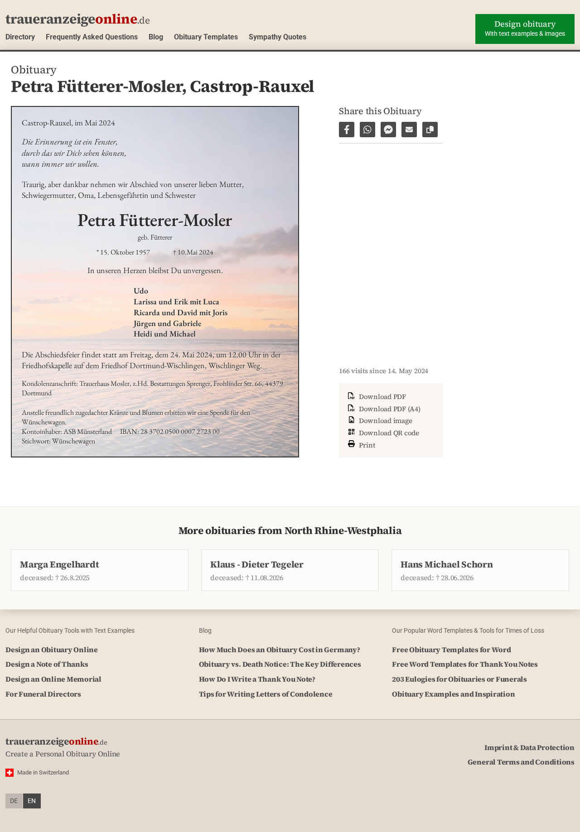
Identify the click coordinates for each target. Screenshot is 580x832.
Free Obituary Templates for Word (451, 649)
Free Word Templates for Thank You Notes (465, 664)
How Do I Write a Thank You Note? (257, 679)
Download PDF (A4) (388, 409)
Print (366, 444)
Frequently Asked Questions (92, 37)
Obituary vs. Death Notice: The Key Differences (280, 664)
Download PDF (381, 396)
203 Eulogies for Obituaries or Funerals (459, 679)
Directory (20, 37)
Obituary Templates (206, 37)
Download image (384, 420)
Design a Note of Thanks (46, 664)
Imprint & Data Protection (529, 747)
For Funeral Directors (43, 694)
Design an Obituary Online (51, 649)
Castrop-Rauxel (252, 86)
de (14, 801)
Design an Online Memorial (53, 679)
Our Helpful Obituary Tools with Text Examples (70, 630)
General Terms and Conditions (521, 762)
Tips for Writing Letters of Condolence (266, 694)
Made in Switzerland (43, 772)
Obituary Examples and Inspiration (453, 694)
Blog (156, 37)
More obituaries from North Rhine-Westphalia (290, 531)
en (32, 801)
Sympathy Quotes (277, 37)
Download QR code (388, 433)
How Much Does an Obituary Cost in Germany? (279, 649)
